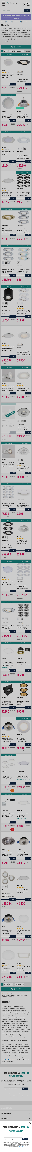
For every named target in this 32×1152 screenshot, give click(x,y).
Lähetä (25, 1139)
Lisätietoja (21, 1146)
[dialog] (16, 576)
